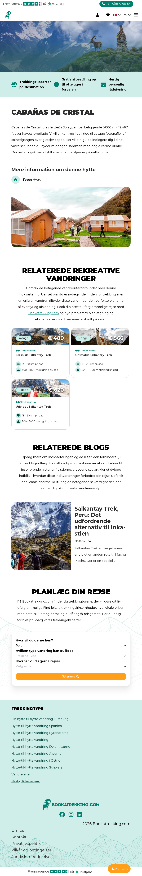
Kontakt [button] (121, 869)
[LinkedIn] (80, 815)
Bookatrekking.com (43, 313)
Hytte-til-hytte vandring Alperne (36, 754)
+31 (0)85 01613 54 (118, 3)
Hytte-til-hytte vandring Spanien (36, 726)
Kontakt (19, 837)
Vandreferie (20, 774)
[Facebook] (62, 815)
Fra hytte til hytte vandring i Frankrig (40, 719)
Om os (17, 830)
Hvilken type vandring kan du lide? (44, 651)
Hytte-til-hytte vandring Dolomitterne (40, 747)
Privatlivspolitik (26, 843)
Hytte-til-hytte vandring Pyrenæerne (40, 733)
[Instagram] (71, 815)
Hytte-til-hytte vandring (29, 740)
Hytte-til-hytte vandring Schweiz (36, 767)
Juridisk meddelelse (30, 856)
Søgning (68, 676)
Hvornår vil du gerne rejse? (38, 661)
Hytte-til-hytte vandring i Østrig (35, 760)
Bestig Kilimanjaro (25, 781)
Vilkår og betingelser (31, 850)
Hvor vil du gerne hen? (34, 640)
